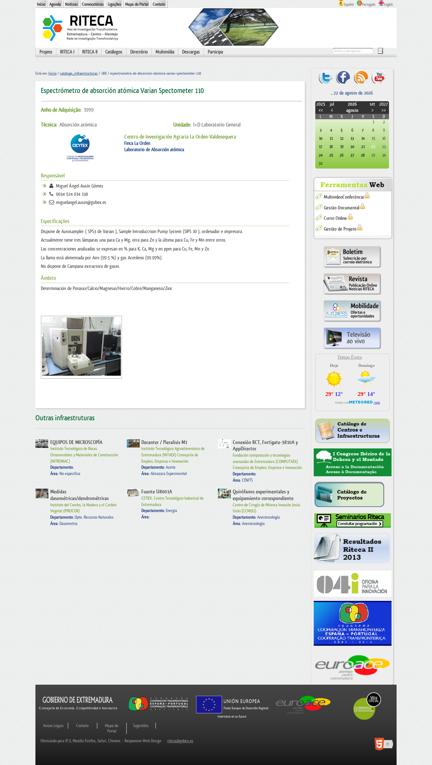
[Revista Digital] (352, 294)
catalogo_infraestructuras (79, 73)
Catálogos (113, 52)
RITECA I (67, 52)
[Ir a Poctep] (158, 710)
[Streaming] (352, 349)
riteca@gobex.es (180, 741)
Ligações (114, 4)
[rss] (361, 76)
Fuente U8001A (156, 491)
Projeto (46, 52)
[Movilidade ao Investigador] (352, 321)
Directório (139, 52)
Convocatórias (93, 4)
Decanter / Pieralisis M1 (164, 442)
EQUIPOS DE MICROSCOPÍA (76, 442)
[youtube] (378, 76)
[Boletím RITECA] (352, 267)
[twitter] (326, 76)
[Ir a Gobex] (367, 719)
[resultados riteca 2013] (353, 549)
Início (41, 4)
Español (349, 4)
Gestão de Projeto (340, 229)
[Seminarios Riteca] (353, 520)
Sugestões (141, 726)
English (388, 4)
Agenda (55, 4)
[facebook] (343, 76)
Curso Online (335, 218)
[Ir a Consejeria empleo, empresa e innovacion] (78, 715)
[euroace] (353, 666)
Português (368, 4)
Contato (159, 4)
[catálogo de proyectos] (353, 495)
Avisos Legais (53, 726)
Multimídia (165, 52)
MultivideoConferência (344, 197)
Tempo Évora (349, 357)
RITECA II (89, 52)
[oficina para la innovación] (353, 584)
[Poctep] (353, 623)
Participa (215, 52)
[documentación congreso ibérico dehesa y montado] (353, 462)
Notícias (71, 4)
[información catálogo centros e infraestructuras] (353, 430)
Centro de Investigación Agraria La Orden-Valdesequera (180, 136)
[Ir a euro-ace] (303, 715)
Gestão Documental (341, 208)
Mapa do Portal (137, 4)
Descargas (191, 52)
